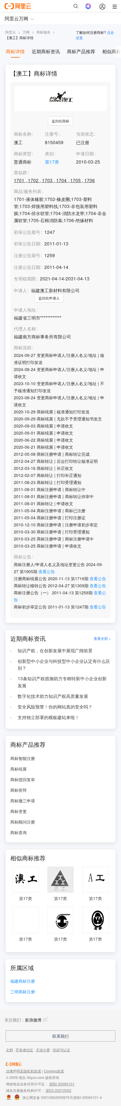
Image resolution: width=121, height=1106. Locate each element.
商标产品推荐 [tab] (81, 51)
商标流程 (22, 347)
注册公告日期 (27, 267)
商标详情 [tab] (15, 51)
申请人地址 (25, 310)
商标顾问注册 (22, 822)
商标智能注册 (22, 758)
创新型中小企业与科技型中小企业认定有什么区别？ (64, 664)
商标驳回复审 (22, 779)
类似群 (20, 172)
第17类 (52, 161)
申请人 (20, 290)
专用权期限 (25, 278)
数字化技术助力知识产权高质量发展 (53, 696)
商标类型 (22, 153)
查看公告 (46, 571)
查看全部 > (102, 638)
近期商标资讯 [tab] (46, 51)
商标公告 (22, 557)
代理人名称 (25, 329)
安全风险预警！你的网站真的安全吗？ (55, 706)
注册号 (51, 133)
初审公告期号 (27, 232)
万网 (26, 31)
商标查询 (18, 832)
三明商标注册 (22, 992)
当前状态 (85, 133)
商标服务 (43, 31)
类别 (49, 153)
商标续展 (18, 769)
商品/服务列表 (27, 191)
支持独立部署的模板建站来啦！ (48, 717)
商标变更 (18, 811)
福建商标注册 (22, 981)
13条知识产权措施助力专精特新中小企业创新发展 (62, 681)
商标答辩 (18, 790)
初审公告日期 (27, 243)
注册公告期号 (27, 255)
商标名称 (22, 133)
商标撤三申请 (22, 801)
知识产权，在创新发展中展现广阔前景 (55, 650)
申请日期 (85, 153)
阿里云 (10, 31)
